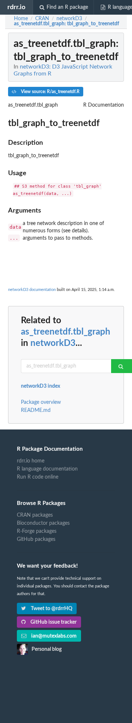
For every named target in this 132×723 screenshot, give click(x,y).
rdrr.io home (30, 461)
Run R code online (37, 477)
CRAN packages (35, 515)
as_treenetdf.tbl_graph (65, 332)
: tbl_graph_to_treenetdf (66, 23)
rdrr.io (16, 7)
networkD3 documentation (32, 290)
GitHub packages (36, 539)
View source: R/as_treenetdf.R (50, 91)
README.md (36, 410)
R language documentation (47, 469)
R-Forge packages (36, 531)
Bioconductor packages (43, 523)
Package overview (41, 402)
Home (21, 18)
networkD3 (53, 343)
